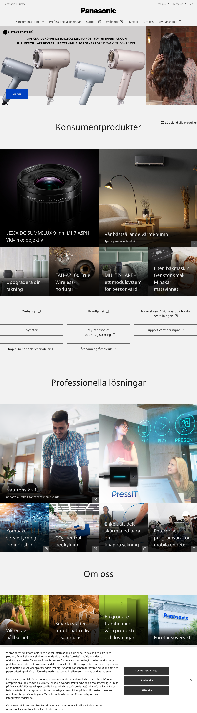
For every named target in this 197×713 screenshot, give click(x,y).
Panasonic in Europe (15, 4)
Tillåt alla (147, 690)
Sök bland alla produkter (181, 122)
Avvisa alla (147, 680)
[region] (98, 680)
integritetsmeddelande (19, 698)
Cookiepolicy (82, 694)
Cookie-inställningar (147, 670)
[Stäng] (191, 679)
